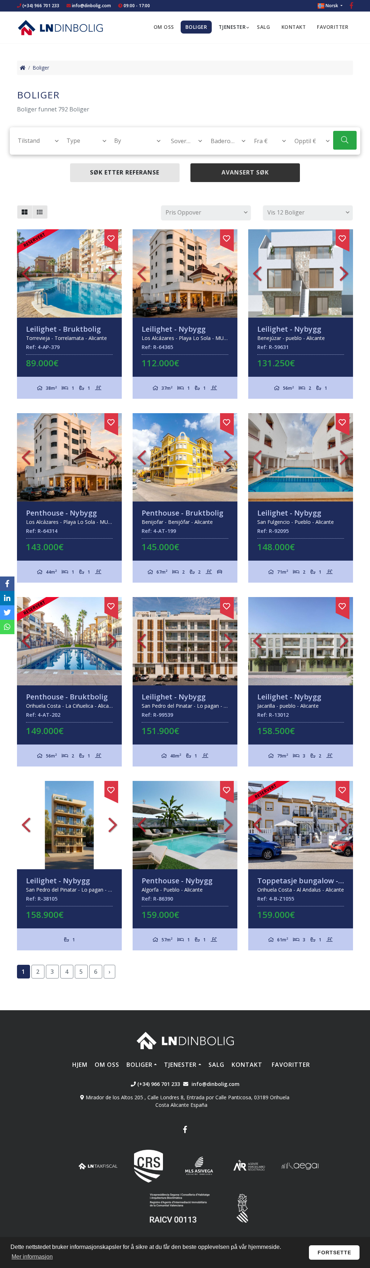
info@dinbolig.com (91, 6)
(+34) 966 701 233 (40, 6)
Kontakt (293, 27)
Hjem (79, 1065)
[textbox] (35, 140)
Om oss (164, 27)
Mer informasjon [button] (32, 1257)
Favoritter (332, 27)
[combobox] (34, 140)
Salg (263, 27)
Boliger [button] (196, 27)
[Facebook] (351, 6)
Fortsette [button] (334, 1252)
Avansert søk (245, 172)
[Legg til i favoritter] (111, 237)
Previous (26, 273)
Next (113, 273)
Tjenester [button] (232, 27)
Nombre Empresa (60, 27)
